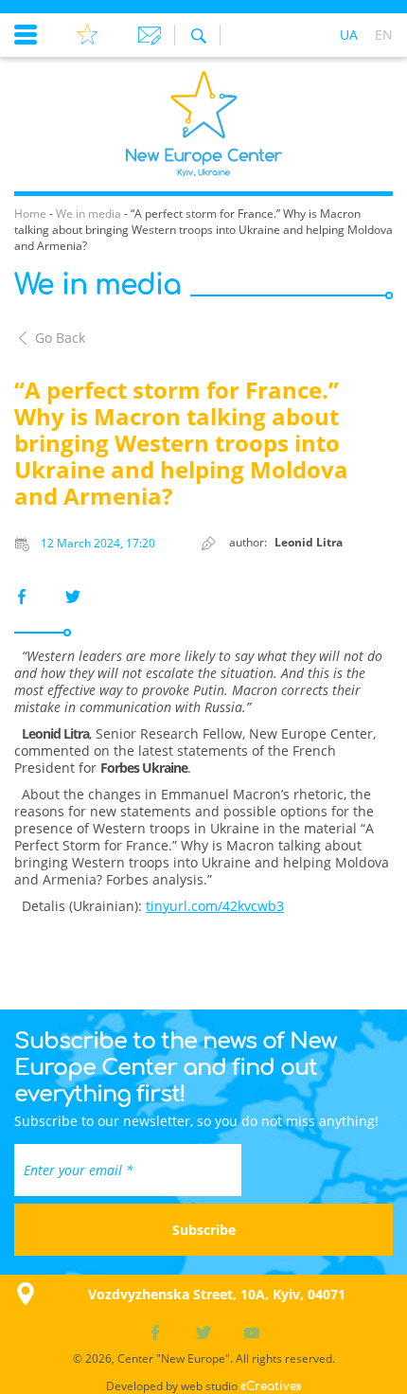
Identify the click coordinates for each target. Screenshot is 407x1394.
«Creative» (271, 1386)
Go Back (60, 338)
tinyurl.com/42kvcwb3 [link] (215, 906)
